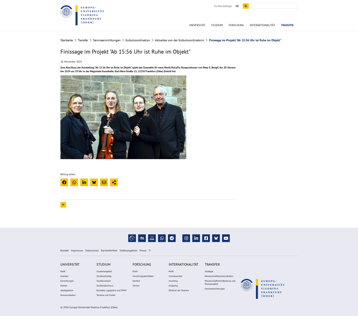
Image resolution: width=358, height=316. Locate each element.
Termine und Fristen (105, 295)
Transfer (287, 25)
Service (136, 285)
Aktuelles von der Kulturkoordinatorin (179, 40)
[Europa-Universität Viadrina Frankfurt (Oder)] (82, 15)
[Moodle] (142, 238)
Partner (63, 285)
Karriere (136, 280)
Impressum (77, 250)
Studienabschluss (104, 285)
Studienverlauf (103, 280)
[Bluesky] (94, 182)
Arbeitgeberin (66, 290)
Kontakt (64, 250)
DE (237, 6)
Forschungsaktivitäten (143, 276)
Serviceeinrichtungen (107, 40)
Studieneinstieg (103, 276)
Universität (197, 25)
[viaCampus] (132, 238)
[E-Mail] (104, 182)
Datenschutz (92, 250)
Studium (217, 25)
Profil (62, 271)
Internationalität (262, 25)
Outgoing (173, 285)
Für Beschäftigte (223, 6)
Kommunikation (68, 295)
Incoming (173, 280)
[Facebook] (64, 182)
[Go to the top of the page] (150, 250)
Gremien (64, 276)
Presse (143, 250)
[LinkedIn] (84, 182)
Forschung (236, 25)
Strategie (209, 271)
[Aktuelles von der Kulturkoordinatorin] (153, 205)
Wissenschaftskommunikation (219, 276)
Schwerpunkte (175, 276)
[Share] (114, 182)
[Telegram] (172, 238)
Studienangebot (104, 271)
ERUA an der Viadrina (179, 290)
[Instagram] (186, 238)
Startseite (66, 40)
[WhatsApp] (74, 182)
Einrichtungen (67, 280)
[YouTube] (226, 238)
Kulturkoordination (137, 40)
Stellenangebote (128, 250)
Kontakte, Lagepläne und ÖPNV (111, 290)
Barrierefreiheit (109, 250)
